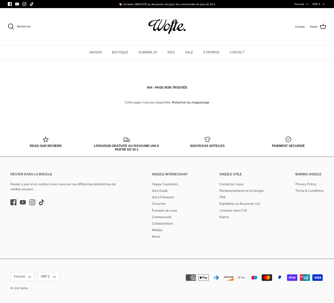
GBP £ (316, 4)
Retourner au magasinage (190, 102)
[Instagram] (24, 4)
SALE (189, 52)
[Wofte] (167, 26)
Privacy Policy (306, 184)
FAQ (222, 197)
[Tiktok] (32, 4)
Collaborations (162, 223)
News (156, 236)
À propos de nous (164, 210)
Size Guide (160, 191)
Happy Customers (165, 184)
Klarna (224, 217)
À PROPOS (211, 52)
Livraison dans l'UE (233, 210)
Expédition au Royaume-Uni (239, 204)
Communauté (161, 217)
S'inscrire (158, 204)
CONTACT (237, 52)
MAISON (96, 52)
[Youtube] (17, 4)
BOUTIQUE (120, 52)
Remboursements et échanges (241, 191)
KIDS (171, 52)
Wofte (24, 288)
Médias (157, 230)
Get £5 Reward (163, 197)
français (299, 4)
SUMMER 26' (147, 52)
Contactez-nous (231, 184)
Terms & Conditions (309, 191)
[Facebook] (10, 4)
